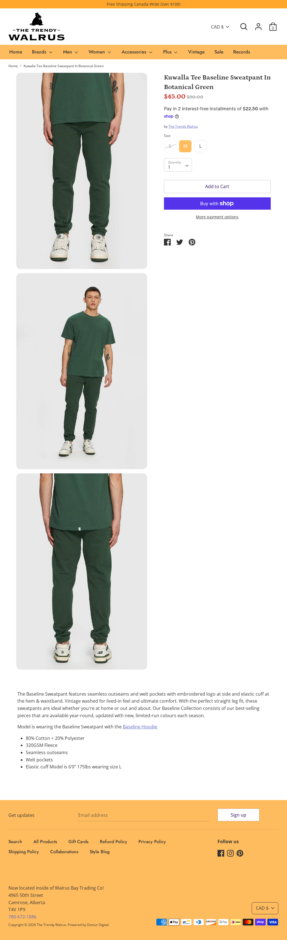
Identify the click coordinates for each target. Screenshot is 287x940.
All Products (45, 841)
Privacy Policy (152, 841)
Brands (40, 51)
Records (241, 51)
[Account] (258, 24)
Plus (168, 51)
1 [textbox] (169, 167)
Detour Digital (98, 924)
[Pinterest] (240, 853)
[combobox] (178, 165)
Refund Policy (113, 841)
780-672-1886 (22, 917)
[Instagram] (230, 853)
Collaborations (64, 851)
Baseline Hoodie (140, 727)
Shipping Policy (23, 851)
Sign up (238, 815)
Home (15, 51)
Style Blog (100, 851)
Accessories (135, 51)
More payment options (217, 216)
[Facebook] (220, 853)
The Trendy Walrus (183, 126)
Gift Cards (78, 841)
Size (167, 135)
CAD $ (217, 27)
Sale (218, 51)
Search (15, 841)
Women (97, 51)
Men (68, 51)
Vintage (196, 51)
